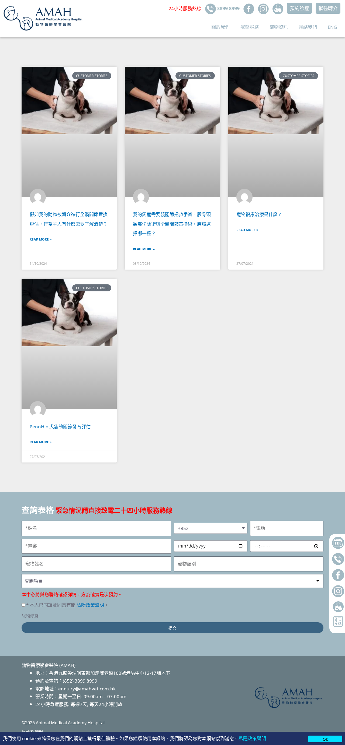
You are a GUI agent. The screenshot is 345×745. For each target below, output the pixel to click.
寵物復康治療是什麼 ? (258, 214)
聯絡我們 (308, 26)
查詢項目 (34, 580)
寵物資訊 (279, 26)
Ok (325, 739)
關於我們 (220, 26)
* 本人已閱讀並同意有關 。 (67, 604)
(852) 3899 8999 (80, 680)
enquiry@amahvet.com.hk (87, 688)
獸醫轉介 (328, 8)
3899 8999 (228, 8)
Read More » (40, 239)
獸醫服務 (249, 26)
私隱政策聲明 (252, 738)
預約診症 (299, 8)
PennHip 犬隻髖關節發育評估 (60, 426)
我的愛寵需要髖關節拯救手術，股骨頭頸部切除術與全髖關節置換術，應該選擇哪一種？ (172, 223)
